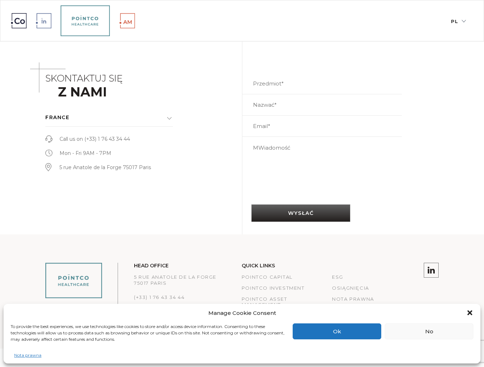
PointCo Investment (273, 288)
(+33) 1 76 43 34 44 (107, 139)
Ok (337, 331)
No (429, 331)
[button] (469, 312)
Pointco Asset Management (264, 302)
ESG (337, 277)
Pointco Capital (267, 277)
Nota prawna (27, 355)
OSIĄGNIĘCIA (350, 288)
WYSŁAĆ (301, 213)
